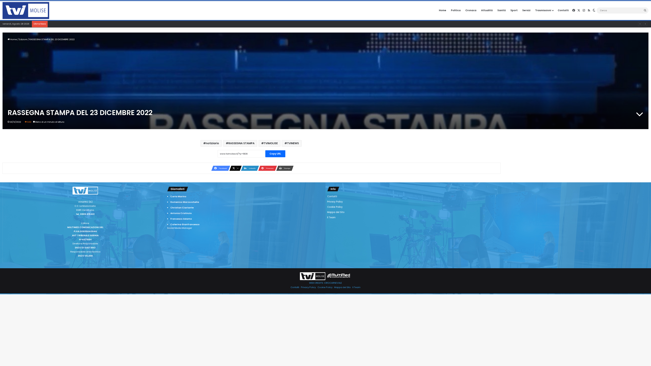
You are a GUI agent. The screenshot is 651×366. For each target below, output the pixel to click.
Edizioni (23, 39)
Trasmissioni (543, 10)
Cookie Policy (335, 207)
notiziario (212, 143)
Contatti (563, 10)
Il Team (331, 217)
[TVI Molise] (26, 10)
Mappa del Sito (335, 212)
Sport (514, 10)
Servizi (526, 10)
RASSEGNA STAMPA (241, 143)
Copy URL (275, 153)
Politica (456, 10)
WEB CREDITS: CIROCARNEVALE (325, 282)
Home (442, 10)
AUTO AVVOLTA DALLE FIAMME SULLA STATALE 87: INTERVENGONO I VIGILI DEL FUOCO (93, 23)
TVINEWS (293, 143)
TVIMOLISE (271, 143)
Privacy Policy (335, 201)
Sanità (501, 10)
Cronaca (470, 10)
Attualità (487, 10)
